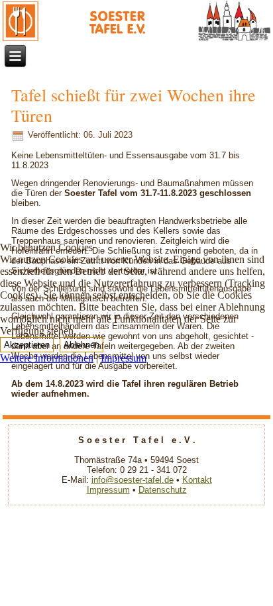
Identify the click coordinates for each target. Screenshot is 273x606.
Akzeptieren (27, 345)
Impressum (123, 358)
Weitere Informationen (46, 358)
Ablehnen (81, 345)
